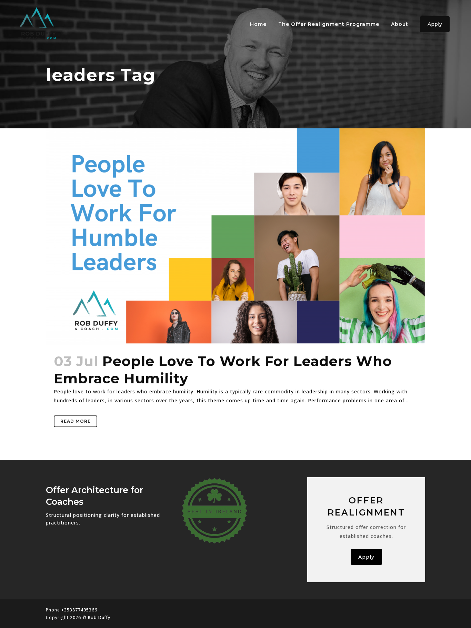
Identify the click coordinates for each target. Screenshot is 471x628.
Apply (435, 24)
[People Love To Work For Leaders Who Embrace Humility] (235, 236)
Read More (75, 421)
